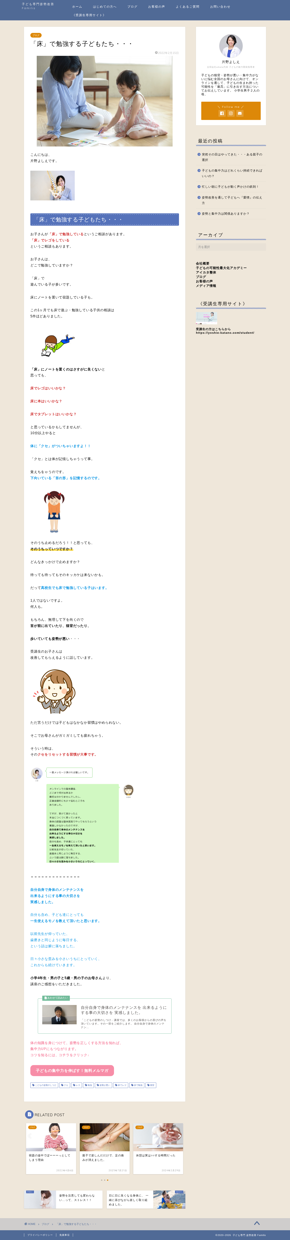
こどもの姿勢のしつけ (45, 1085)
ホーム (77, 6)
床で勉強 (137, 1085)
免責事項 (64, 1235)
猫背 (151, 1085)
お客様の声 (156, 6)
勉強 (89, 1085)
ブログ (132, 6)
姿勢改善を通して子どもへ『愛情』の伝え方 (232, 200)
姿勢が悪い (104, 1085)
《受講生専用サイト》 (89, 15)
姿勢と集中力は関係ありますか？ (226, 213)
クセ (65, 1085)
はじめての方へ (105, 6)
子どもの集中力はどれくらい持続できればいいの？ (232, 173)
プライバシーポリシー (40, 1235)
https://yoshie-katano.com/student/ (225, 332)
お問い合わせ (220, 6)
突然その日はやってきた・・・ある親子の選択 (232, 157)
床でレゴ (121, 1085)
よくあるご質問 (188, 6)
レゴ (77, 1085)
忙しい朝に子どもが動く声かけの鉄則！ (230, 186)
